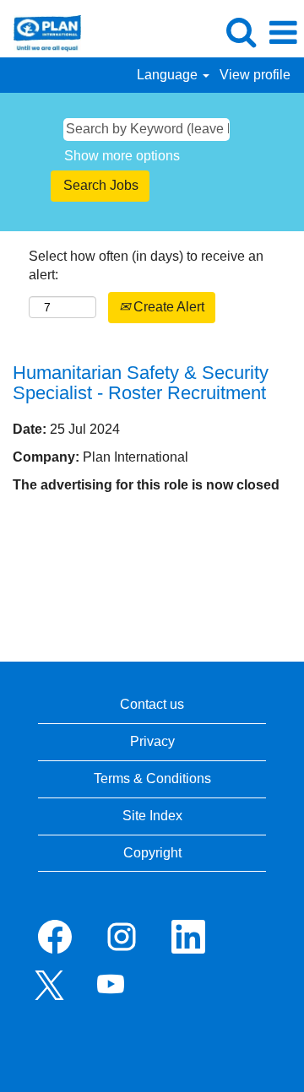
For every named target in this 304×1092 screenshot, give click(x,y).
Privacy (152, 741)
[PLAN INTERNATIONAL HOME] (41, 32)
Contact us (152, 704)
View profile (255, 75)
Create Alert (167, 307)
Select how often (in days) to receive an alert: (146, 266)
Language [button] (169, 75)
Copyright (152, 853)
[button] (283, 32)
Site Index (152, 815)
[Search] (241, 32)
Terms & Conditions (152, 778)
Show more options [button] (122, 156)
